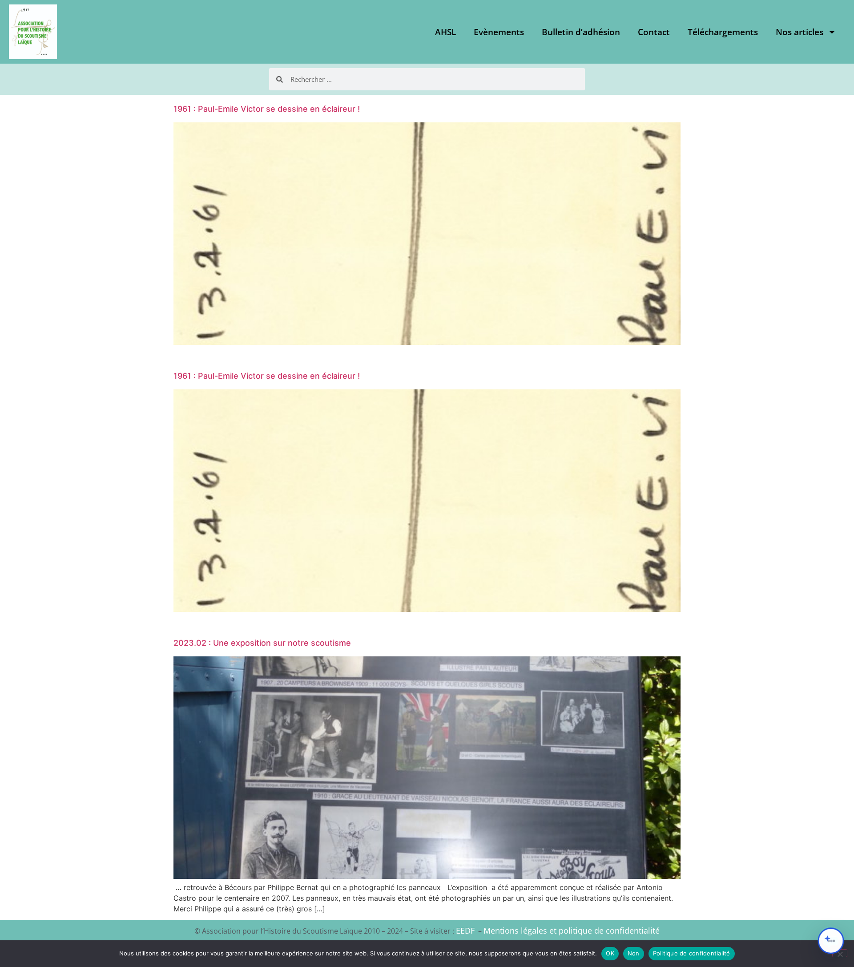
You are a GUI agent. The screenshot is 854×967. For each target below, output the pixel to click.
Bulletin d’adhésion (581, 32)
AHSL (445, 32)
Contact (654, 32)
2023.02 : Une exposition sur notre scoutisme (262, 642)
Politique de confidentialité (691, 953)
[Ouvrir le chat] (831, 940)
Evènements (499, 32)
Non (634, 953)
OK (610, 953)
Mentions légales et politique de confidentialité (571, 930)
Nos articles (799, 32)
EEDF (465, 930)
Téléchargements (723, 32)
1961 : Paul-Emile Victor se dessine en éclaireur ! (266, 108)
